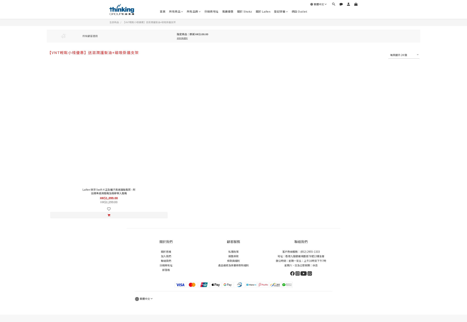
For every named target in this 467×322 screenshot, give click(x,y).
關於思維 (166, 251)
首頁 (162, 11)
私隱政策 (233, 251)
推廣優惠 (228, 11)
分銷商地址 (211, 11)
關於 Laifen (263, 11)
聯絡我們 (166, 261)
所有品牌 (192, 11)
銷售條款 (233, 256)
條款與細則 (233, 261)
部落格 (166, 270)
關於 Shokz (244, 11)
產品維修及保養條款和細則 (233, 265)
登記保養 (279, 11)
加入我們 (166, 256)
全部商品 (114, 22)
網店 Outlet (299, 11)
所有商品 (174, 11)
